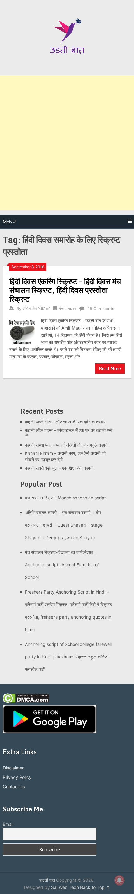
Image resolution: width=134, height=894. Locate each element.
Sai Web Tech (65, 887)
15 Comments (101, 308)
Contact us (14, 786)
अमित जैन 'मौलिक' (36, 308)
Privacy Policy (17, 777)
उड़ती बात (47, 880)
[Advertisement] (67, 142)
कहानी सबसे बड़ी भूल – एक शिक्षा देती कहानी (59, 468)
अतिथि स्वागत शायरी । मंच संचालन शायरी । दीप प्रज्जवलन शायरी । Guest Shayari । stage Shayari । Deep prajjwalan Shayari (64, 525)
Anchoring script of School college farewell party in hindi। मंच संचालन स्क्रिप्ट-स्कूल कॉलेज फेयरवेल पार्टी (68, 656)
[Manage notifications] (119, 880)
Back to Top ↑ (95, 887)
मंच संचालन (67, 308)
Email (8, 824)
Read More (110, 368)
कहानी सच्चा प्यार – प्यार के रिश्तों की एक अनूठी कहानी (66, 444)
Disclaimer (13, 767)
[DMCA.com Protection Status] (26, 701)
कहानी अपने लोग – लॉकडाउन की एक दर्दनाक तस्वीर (65, 421)
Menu (9, 221)
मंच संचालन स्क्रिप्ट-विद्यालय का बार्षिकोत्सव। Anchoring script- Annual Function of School (62, 564)
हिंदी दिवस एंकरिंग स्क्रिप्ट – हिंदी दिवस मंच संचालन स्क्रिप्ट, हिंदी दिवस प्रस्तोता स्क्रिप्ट (65, 290)
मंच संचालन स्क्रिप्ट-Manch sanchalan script (65, 497)
